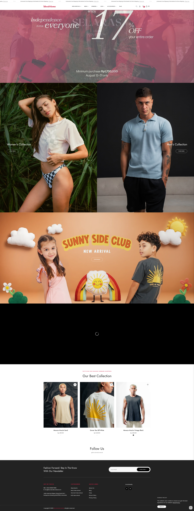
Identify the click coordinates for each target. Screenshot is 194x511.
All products (74, 488)
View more (12, 151)
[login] (139, 6)
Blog (90, 490)
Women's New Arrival (77, 493)
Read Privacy (176, 502)
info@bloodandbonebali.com (52, 490)
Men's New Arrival (75, 490)
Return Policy (92, 495)
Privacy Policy (92, 498)
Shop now (24, 1)
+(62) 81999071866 (50, 488)
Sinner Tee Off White (97, 430)
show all (97, 440)
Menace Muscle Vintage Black (133, 430)
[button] (136, 6)
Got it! (162, 506)
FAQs (90, 493)
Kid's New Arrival (75, 495)
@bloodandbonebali (97, 452)
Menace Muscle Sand (61, 430)
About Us (91, 488)
